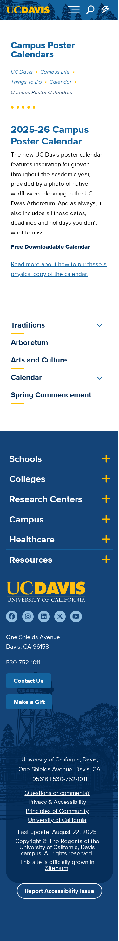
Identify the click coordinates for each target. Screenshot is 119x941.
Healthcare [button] (32, 539)
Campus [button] (26, 519)
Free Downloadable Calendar (50, 246)
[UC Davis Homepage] (28, 9)
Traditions (28, 324)
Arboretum (29, 342)
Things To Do (26, 82)
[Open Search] (90, 9)
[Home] (45, 591)
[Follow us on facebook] (11, 616)
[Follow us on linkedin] (44, 616)
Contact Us (28, 680)
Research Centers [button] (46, 499)
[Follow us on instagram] (28, 616)
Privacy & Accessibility (57, 801)
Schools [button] (25, 458)
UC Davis (22, 71)
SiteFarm (56, 867)
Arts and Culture (39, 359)
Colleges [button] (27, 478)
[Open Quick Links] (105, 9)
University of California (57, 819)
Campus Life (55, 71)
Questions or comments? (57, 792)
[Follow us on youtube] (76, 616)
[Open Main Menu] (74, 9)
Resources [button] (30, 559)
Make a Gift (29, 701)
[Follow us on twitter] (60, 616)
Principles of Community (57, 810)
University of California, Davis (59, 759)
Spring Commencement (51, 394)
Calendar (60, 82)
